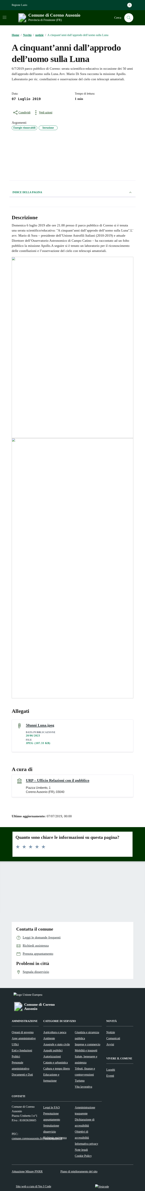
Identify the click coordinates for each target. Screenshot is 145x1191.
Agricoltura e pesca (54, 1032)
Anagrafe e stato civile (56, 1044)
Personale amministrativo (20, 1065)
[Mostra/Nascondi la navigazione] (4, 17)
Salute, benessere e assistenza (86, 1059)
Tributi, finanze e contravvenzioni (85, 1071)
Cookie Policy (83, 1155)
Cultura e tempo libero (56, 1068)
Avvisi (110, 1044)
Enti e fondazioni (22, 1050)
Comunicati (113, 1038)
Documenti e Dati (22, 1074)
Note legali (81, 1149)
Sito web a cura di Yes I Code (33, 1186)
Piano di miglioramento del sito (78, 1171)
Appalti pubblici (52, 1050)
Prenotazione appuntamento (51, 1116)
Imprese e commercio (87, 1044)
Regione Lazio (19, 5)
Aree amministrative (24, 1038)
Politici (16, 1056)
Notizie (110, 1032)
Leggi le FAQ (51, 1107)
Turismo (80, 1080)
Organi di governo (23, 1032)
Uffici (15, 1044)
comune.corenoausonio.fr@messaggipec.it (37, 1138)
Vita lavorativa (83, 1086)
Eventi (110, 1075)
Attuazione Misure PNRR (27, 1171)
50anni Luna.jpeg (40, 725)
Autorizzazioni (52, 1056)
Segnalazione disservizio (51, 1128)
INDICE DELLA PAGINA (27, 192)
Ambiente (49, 1038)
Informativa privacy (86, 1143)
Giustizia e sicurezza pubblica (87, 1035)
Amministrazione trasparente (85, 1110)
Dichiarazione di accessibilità (84, 1122)
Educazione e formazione (51, 1077)
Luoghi (110, 1069)
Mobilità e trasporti (86, 1050)
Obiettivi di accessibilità (82, 1134)
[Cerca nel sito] (128, 17)
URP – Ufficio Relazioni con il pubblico (57, 780)
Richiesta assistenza (55, 1137)
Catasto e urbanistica (55, 1062)
